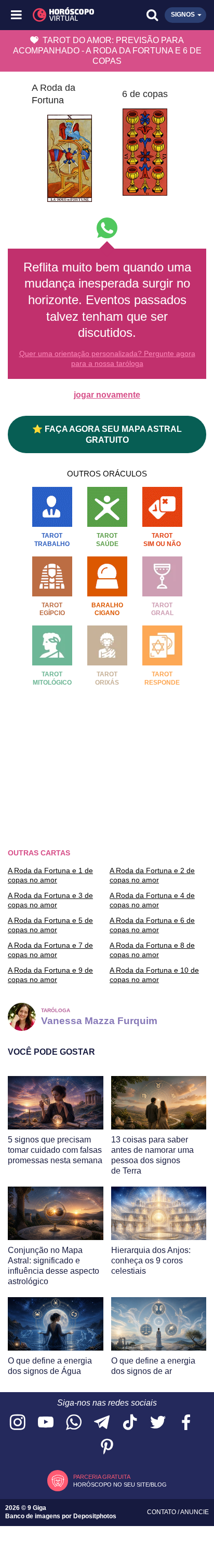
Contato (162, 1512)
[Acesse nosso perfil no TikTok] (130, 1423)
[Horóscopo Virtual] (63, 15)
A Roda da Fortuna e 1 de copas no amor (50, 875)
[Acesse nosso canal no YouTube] (46, 1423)
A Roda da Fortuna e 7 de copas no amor (50, 950)
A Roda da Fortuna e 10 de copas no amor (154, 975)
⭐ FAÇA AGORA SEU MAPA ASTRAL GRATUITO (107, 434)
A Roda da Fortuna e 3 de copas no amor (50, 900)
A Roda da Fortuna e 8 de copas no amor (152, 950)
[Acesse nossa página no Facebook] (186, 1423)
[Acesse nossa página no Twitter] (158, 1423)
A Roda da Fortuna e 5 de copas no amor (50, 925)
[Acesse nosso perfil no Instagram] (17, 1423)
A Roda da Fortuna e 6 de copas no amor (152, 925)
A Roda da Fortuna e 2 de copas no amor (152, 875)
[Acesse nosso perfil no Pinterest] (107, 1447)
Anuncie (194, 1512)
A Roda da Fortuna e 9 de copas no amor (50, 975)
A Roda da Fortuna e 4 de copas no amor (152, 900)
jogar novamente (107, 394)
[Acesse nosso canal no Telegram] (102, 1423)
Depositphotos (94, 1516)
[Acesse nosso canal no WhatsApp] (74, 1423)
